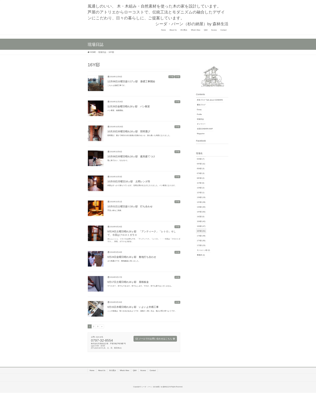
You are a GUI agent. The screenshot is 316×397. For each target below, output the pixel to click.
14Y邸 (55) (201, 212)
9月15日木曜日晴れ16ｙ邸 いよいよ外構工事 (133, 307)
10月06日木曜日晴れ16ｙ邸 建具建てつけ (131, 156)
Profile (199, 114)
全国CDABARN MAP (205, 129)
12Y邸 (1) (200, 193)
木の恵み (112, 370)
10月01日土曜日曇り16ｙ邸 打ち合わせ (130, 206)
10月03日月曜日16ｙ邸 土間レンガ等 (128, 181)
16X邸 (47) (201, 226)
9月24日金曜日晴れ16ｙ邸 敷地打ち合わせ (131, 257)
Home (92, 370)
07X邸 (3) (200, 173)
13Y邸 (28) (201, 202)
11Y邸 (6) (200, 183)
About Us (101, 370)
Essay (199, 109)
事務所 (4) (201, 255)
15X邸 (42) (201, 221)
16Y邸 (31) (201, 231)
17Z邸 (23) (201, 245)
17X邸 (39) (201, 236)
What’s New (124, 370)
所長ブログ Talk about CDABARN (210, 100)
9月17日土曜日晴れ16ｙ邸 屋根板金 (128, 282)
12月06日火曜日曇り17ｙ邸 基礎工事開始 (131, 81)
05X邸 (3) (200, 168)
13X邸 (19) (201, 197)
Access (143, 370)
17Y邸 (171, 77)
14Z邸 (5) (200, 217)
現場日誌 (200, 119)
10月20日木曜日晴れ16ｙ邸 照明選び (128, 131)
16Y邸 (177, 77)
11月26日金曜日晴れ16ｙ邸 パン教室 (128, 106)
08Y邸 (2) (200, 178)
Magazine (201, 134)
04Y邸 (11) (201, 164)
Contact (153, 370)
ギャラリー (201, 124)
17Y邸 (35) (201, 241)
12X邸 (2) (200, 188)
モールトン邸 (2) (203, 250)
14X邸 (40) (201, 207)
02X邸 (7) (200, 159)
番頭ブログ (201, 105)
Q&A (135, 370)
